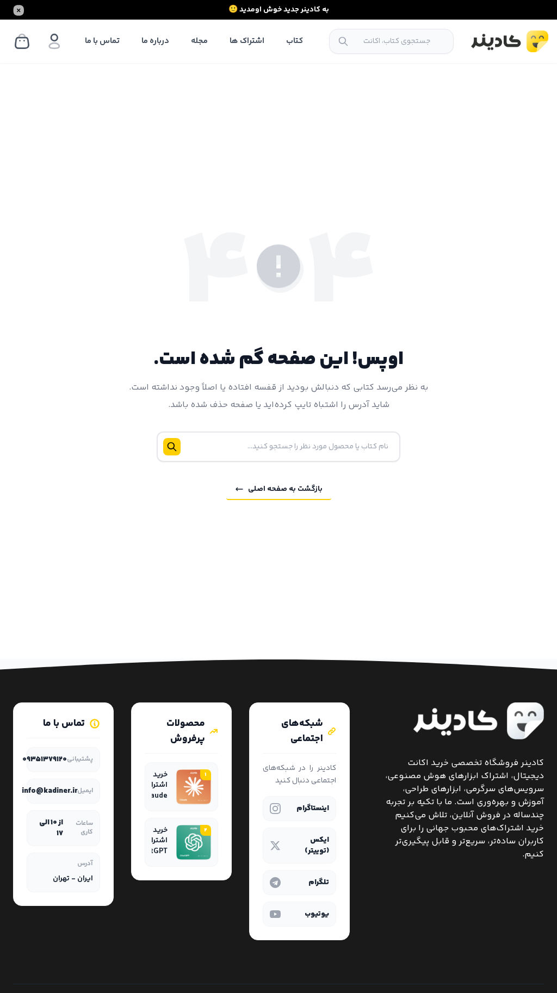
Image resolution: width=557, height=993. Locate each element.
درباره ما (155, 41)
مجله (199, 41)
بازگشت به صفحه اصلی (285, 489)
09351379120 (44, 759)
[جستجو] (343, 41)
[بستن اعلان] (18, 10)
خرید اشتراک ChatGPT (152, 841)
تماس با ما (102, 41)
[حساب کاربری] (54, 41)
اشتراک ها (247, 41)
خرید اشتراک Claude (154, 785)
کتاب (294, 41)
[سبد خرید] (22, 41)
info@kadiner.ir (49, 791)
